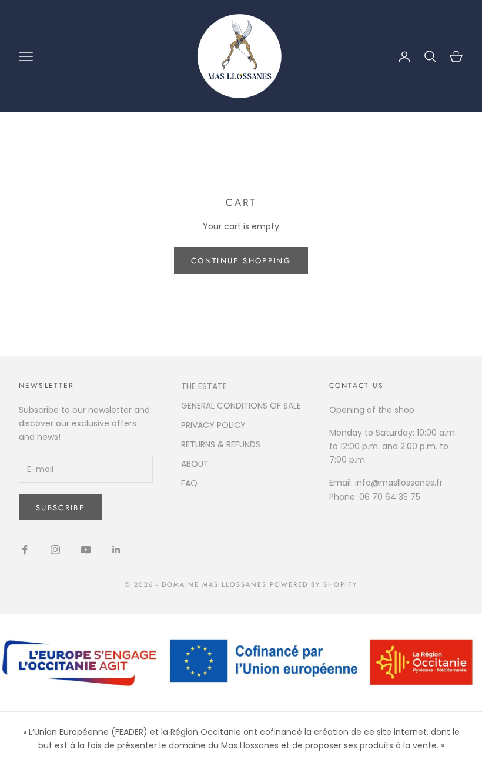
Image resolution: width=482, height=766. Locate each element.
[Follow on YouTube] (86, 550)
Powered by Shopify (313, 584)
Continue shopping (241, 260)
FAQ (189, 483)
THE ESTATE (204, 386)
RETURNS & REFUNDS (220, 444)
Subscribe (60, 507)
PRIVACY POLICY (213, 425)
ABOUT (195, 464)
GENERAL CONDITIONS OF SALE (241, 406)
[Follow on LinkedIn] (116, 550)
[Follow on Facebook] (25, 550)
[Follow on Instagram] (55, 550)
